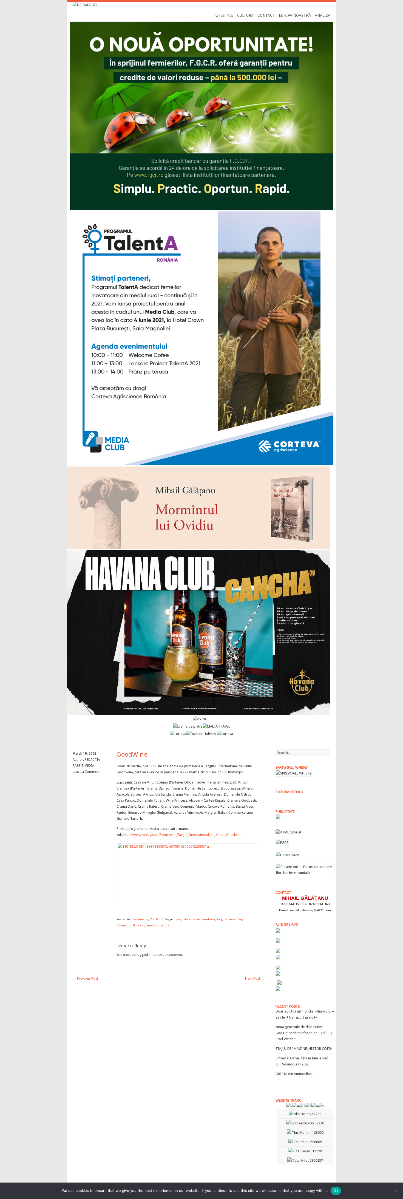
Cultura (245, 15)
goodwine (208, 919)
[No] (396, 1191)
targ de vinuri (226, 919)
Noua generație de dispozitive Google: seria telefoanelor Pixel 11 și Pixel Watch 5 (304, 1033)
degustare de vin (188, 919)
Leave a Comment (86, 772)
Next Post (255, 978)
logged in (144, 954)
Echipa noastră (295, 15)
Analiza (322, 15)
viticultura (162, 925)
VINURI (155, 919)
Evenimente (140, 919)
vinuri (150, 925)
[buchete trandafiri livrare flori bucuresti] (305, 876)
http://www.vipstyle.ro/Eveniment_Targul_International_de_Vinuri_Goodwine (182, 835)
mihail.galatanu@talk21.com (310, 910)
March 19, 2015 (84, 754)
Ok (335, 1190)
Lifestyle (224, 15)
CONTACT (266, 15)
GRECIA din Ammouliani (294, 1074)
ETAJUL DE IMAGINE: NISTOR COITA (304, 1049)
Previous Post (85, 978)
